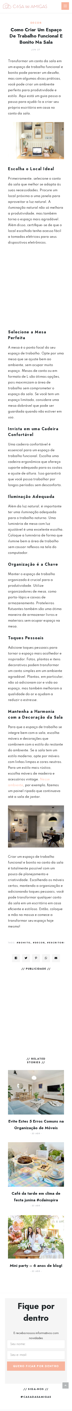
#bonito (24, 942)
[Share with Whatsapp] (46, 958)
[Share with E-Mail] (56, 958)
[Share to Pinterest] (36, 958)
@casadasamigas (36, 1397)
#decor (39, 942)
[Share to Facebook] (16, 958)
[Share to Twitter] (26, 958)
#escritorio (57, 942)
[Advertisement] (36, 287)
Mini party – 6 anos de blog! (36, 1265)
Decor (36, 22)
